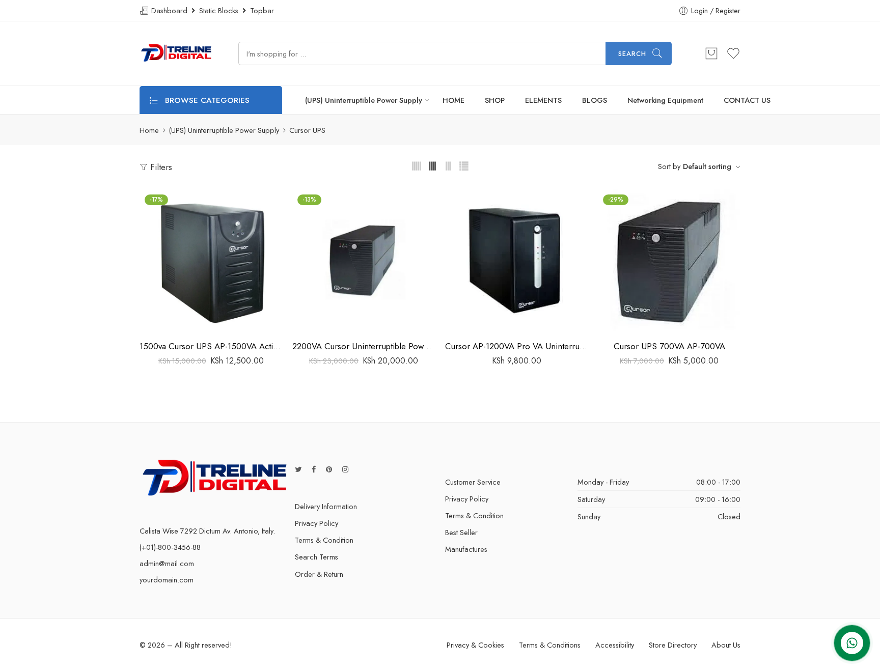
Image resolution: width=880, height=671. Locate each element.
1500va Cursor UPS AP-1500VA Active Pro (211, 346)
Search (632, 54)
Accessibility (614, 644)
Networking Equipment (665, 100)
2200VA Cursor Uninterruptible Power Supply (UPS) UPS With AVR (363, 346)
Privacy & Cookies (475, 644)
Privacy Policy (316, 523)
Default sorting (707, 166)
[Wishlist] (211, 321)
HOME (453, 100)
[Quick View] (231, 321)
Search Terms (316, 556)
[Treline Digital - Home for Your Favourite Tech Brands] (176, 53)
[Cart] (711, 53)
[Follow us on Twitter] (298, 469)
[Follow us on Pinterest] (329, 469)
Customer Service (473, 482)
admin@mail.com (167, 563)
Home (149, 130)
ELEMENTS (543, 100)
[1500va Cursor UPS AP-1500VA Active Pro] (211, 260)
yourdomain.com (167, 579)
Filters (160, 167)
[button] (191, 321)
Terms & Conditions (550, 644)
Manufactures (466, 549)
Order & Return (319, 574)
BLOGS (594, 100)
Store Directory (673, 644)
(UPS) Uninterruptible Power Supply (363, 100)
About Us (725, 644)
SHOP (495, 100)
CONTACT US (747, 100)
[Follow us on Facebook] (314, 469)
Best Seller (461, 532)
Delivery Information (326, 506)
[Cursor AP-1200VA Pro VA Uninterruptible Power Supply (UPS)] (516, 260)
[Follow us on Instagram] (345, 469)
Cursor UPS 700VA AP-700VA (669, 346)
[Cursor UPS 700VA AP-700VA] (669, 260)
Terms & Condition (324, 540)
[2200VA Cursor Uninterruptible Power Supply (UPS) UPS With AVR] (363, 260)
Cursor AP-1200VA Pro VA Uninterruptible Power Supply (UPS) (516, 346)
